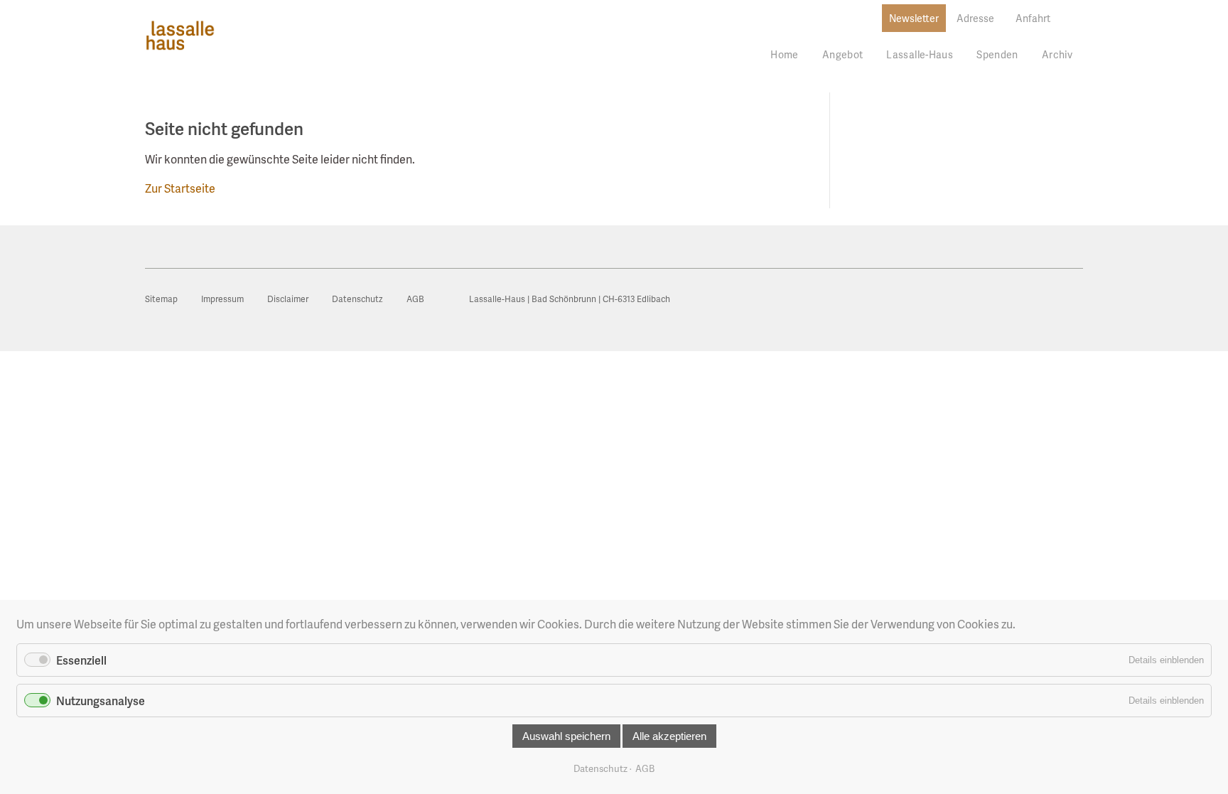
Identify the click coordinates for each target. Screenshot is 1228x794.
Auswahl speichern (566, 736)
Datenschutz (600, 768)
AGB (645, 768)
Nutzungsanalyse (100, 700)
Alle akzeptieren (669, 736)
